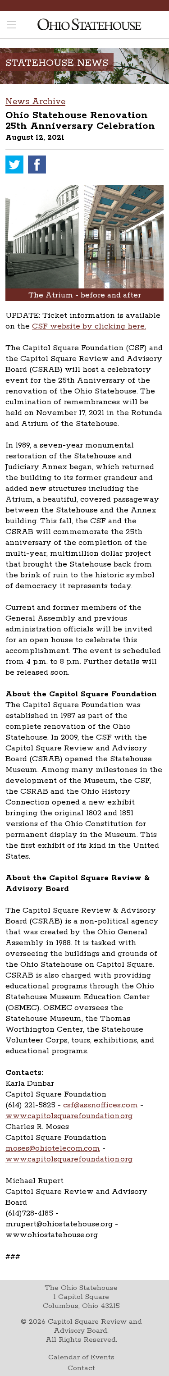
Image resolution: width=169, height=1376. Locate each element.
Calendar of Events (81, 1357)
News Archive (35, 101)
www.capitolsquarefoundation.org (68, 1116)
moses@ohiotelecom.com (52, 1148)
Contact (81, 1368)
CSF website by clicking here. (89, 326)
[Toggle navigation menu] (11, 25)
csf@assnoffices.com (100, 1105)
